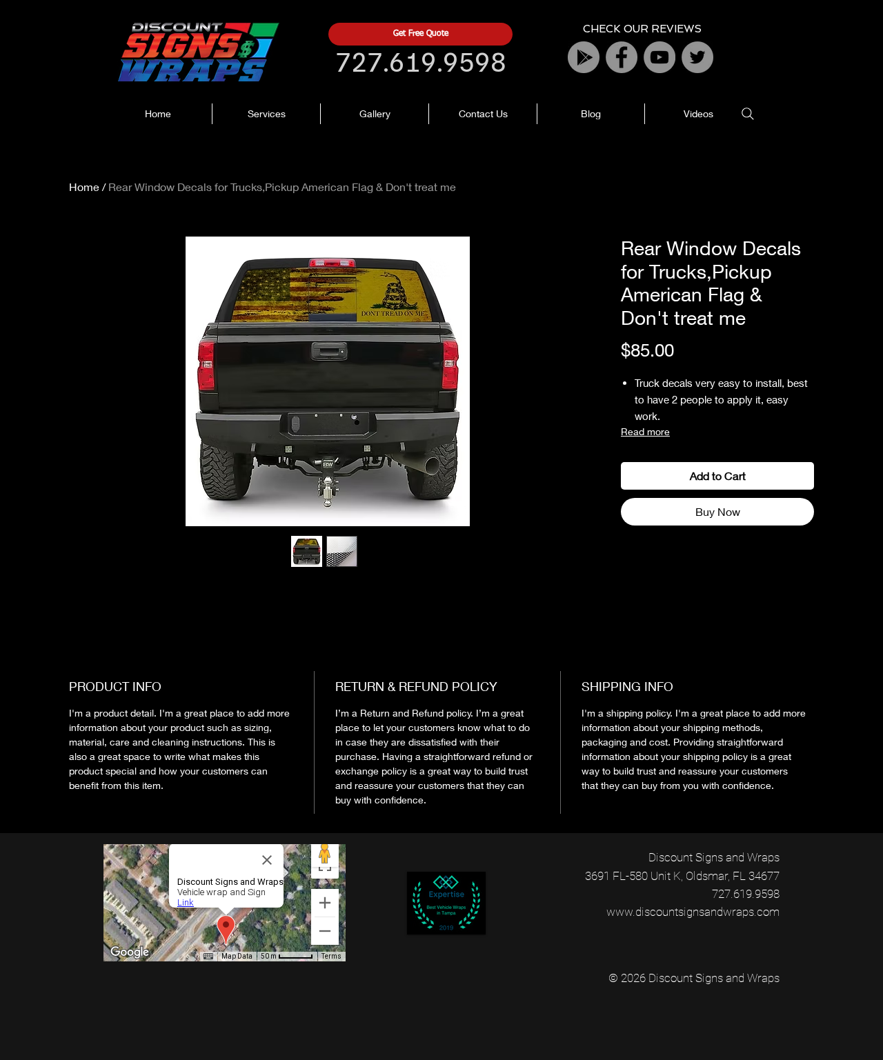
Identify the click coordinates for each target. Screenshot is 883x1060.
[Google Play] (583, 57)
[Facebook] (621, 57)
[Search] (747, 113)
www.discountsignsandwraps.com (693, 912)
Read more (645, 431)
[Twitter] (697, 57)
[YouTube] (659, 57)
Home (84, 186)
